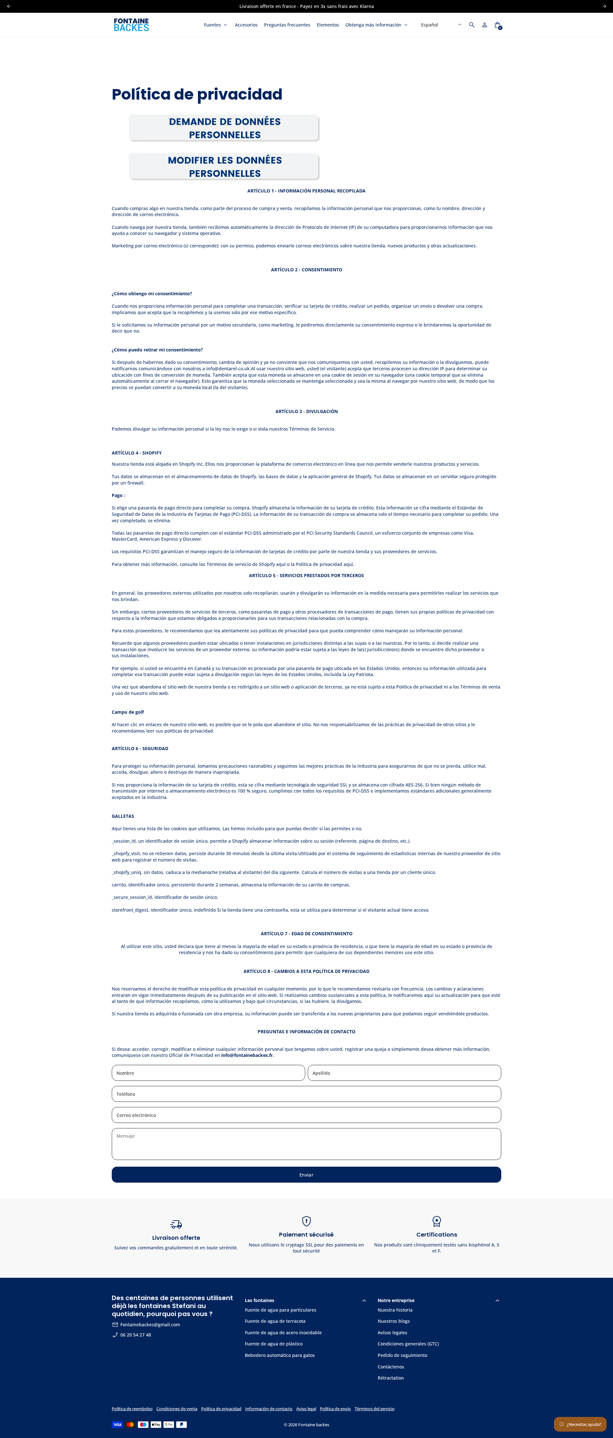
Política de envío (335, 1409)
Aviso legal (306, 1409)
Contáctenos (391, 1367)
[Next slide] (604, 6)
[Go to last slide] (8, 6)
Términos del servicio (375, 1409)
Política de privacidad (221, 1409)
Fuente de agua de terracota (275, 1321)
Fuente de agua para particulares (280, 1310)
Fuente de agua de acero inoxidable (283, 1332)
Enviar (306, 1175)
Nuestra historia (395, 1310)
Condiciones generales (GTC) (408, 1344)
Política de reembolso (132, 1409)
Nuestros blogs (394, 1321)
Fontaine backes (313, 1424)
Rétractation (391, 1378)
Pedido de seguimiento (402, 1355)
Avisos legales (392, 1332)
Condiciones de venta (176, 1409)
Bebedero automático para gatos (280, 1355)
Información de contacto (268, 1409)
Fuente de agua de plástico (274, 1344)
